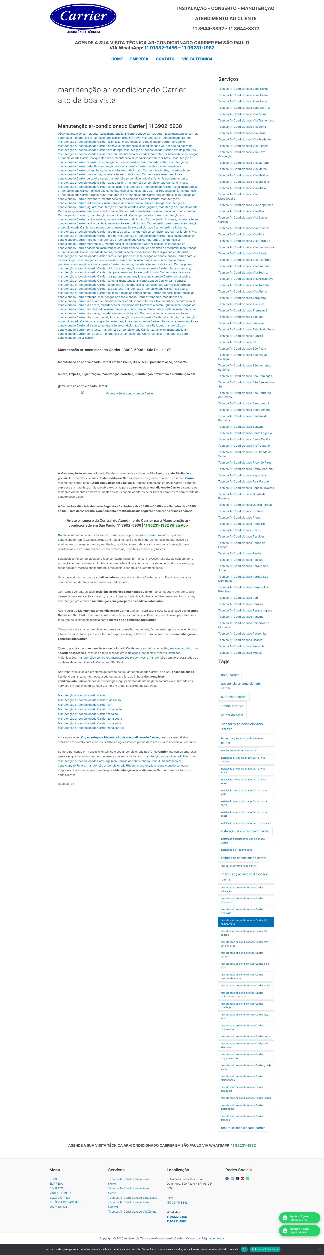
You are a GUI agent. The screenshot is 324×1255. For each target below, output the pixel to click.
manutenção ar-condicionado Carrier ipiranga (134, 203)
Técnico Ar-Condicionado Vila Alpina (242, 291)
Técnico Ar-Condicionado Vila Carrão (242, 253)
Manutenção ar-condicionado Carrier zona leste (89, 723)
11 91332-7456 (160, 48)
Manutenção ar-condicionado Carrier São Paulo (89, 700)
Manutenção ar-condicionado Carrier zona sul (88, 714)
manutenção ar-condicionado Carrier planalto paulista (154, 268)
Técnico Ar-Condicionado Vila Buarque (244, 266)
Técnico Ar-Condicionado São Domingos (245, 376)
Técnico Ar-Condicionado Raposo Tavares (246, 488)
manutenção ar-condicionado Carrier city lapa (157, 182)
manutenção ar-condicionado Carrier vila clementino (139, 301)
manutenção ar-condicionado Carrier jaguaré (127, 207)
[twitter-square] (232, 1178)
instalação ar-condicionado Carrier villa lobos (243, 781)
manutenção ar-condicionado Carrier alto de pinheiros (160, 150)
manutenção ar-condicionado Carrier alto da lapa (90, 150)
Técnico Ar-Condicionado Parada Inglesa (245, 610)
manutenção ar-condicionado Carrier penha (107, 260)
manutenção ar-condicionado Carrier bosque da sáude (242, 976)
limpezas (174, 653)
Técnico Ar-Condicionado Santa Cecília (244, 439)
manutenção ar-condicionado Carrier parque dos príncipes (97, 256)
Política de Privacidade (265, 1249)
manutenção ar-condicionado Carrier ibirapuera (242, 1088)
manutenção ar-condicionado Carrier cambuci (128, 166)
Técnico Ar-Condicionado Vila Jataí (241, 211)
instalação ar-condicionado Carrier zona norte (244, 803)
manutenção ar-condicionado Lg (158, 765)
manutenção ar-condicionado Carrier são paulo (156, 288)
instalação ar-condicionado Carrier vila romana (243, 759)
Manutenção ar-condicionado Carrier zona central (91, 728)
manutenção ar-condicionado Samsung (84, 761)
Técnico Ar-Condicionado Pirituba (240, 511)
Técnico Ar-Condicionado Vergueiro (242, 298)
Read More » (66, 784)
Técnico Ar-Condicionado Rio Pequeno (244, 445)
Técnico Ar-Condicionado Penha (239, 553)
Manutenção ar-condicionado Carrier (82, 695)
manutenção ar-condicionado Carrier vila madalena (141, 309)
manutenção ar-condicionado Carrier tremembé (129, 297)
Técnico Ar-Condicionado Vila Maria (242, 188)
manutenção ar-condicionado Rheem (111, 765)
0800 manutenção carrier (74, 133)
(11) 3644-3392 (177, 1202)
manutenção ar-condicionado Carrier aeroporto (153, 141)
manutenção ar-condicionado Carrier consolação (90, 186)
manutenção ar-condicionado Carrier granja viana (246, 1067)
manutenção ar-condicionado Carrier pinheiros (102, 264)
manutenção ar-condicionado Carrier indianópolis (242, 1107)
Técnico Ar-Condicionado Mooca (240, 652)
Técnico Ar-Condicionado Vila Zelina (242, 114)
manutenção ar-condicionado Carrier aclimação (89, 141)
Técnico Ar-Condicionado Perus (239, 530)
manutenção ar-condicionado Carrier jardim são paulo (93, 231)
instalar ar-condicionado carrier (239, 750)
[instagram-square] (238, 1178)
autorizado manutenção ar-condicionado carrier (89, 137)
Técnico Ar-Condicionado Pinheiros (242, 523)
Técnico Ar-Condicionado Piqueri (240, 517)
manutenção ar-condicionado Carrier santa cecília (157, 276)
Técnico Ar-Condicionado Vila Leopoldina (245, 205)
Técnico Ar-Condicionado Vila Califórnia (244, 260)
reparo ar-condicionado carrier (243, 1128)
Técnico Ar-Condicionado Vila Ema (241, 234)
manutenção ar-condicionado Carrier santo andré (90, 284)
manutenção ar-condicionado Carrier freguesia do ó (144, 190)
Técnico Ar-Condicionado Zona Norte (243, 88)
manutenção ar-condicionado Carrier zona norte (134, 329)
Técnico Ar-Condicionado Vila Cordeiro (244, 241)
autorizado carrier (234, 697)
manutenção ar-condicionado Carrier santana (88, 280)
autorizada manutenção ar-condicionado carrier (124, 133)
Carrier (190, 478)
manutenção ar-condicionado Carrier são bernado (158, 284)
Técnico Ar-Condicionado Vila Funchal (243, 228)
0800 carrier (230, 675)
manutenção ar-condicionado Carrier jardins (87, 235)
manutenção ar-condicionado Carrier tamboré (142, 293)
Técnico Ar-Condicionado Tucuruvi (241, 304)
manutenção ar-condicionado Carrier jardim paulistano (143, 223)
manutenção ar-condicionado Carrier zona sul (133, 333)
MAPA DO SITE (59, 1207)
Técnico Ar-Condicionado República (242, 475)
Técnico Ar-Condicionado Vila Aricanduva (245, 278)
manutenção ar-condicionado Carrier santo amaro (152, 280)
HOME (54, 1179)
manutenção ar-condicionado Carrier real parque (90, 276)
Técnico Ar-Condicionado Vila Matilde (243, 175)
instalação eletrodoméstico (236, 849)
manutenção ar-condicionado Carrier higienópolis (141, 195)
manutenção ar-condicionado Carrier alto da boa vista (157, 146)
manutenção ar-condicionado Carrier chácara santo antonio (148, 178)
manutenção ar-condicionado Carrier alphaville (89, 146)
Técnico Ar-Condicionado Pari (238, 597)
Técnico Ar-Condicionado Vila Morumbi (244, 162)
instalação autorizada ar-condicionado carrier (243, 840)
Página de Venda (213, 1238)
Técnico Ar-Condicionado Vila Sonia (242, 126)
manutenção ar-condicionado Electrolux (170, 756)
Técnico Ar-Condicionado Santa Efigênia (245, 433)
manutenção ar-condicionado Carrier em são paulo (244, 1045)
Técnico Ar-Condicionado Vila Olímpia (243, 146)
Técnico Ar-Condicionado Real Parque (243, 481)
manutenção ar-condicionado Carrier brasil (143, 158)
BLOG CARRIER (60, 1197)
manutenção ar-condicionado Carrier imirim (130, 199)
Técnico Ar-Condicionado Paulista (240, 560)
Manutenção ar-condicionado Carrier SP (84, 704)
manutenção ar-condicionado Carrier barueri (87, 154)
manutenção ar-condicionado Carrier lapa (145, 235)
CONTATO (56, 1188)
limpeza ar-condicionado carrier (243, 858)
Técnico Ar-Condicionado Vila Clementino (246, 247)
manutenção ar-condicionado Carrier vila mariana (133, 313)
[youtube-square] (243, 1178)
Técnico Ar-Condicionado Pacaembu (242, 633)
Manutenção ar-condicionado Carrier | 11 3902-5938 (120, 126)
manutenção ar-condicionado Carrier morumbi (128, 239)
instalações (132, 653)
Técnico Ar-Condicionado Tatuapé (240, 317)
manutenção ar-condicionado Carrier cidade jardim (91, 182)
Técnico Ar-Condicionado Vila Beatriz (243, 272)
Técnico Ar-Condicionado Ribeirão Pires (245, 462)
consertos (148, 653)
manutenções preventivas (128, 657)
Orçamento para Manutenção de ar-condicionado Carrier (120, 737)
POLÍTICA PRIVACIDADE (65, 1202)
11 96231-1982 (198, 48)
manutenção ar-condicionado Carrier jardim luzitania (141, 219)
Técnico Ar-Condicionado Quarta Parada (245, 505)
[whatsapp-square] (248, 1178)
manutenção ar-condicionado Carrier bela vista (149, 154)
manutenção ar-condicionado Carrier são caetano (90, 288)
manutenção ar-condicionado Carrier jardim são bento (150, 227)
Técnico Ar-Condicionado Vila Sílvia (242, 133)
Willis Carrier (148, 535)
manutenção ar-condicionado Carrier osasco (134, 244)
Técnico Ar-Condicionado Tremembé (242, 310)
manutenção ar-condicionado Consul (135, 761)
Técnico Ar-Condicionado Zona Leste (242, 101)
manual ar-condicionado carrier (239, 865)
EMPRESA (56, 1183)
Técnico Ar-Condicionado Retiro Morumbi (245, 469)
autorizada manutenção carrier (177, 133)
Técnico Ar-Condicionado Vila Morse (242, 169)
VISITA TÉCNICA (60, 1193)
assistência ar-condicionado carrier (241, 686)
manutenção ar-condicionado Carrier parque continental (151, 252)
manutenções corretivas (94, 657)
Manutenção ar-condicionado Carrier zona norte (90, 709)
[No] (319, 1249)
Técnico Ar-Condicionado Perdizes (241, 536)
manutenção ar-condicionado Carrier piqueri (164, 264)
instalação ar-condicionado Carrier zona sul (246, 823)
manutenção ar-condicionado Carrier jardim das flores (125, 215)
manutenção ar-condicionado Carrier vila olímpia (146, 317)
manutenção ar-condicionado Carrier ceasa (131, 174)
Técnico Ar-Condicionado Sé (237, 342)
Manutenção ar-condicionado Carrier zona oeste (90, 718)
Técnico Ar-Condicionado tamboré (241, 323)
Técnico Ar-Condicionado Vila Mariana (243, 181)
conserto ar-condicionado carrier (242, 726)
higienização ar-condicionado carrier (242, 740)
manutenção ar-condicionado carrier (166, 137)
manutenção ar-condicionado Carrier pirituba (88, 268)
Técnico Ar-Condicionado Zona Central (244, 107)
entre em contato (181, 648)
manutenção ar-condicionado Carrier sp (84, 293)
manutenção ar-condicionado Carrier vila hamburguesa (137, 305)
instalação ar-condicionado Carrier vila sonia (243, 770)
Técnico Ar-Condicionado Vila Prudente (244, 139)
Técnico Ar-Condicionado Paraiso (240, 604)
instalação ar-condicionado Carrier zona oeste (244, 814)
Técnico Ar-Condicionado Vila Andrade (244, 285)
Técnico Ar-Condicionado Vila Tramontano (246, 120)
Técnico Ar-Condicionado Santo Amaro (244, 410)
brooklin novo (131, 137)
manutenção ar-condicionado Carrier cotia (152, 186)
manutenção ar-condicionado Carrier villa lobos (131, 325)
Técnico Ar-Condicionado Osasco (240, 640)
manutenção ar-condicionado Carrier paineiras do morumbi (139, 248)
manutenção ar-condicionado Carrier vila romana (143, 321)
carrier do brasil (232, 715)
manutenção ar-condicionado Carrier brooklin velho (133, 162)
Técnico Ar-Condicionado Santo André (243, 403)
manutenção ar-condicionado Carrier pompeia (88, 272)
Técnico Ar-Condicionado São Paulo (242, 348)
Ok (244, 1249)
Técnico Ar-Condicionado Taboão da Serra (246, 329)
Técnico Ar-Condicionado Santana (240, 426)
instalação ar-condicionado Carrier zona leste (244, 792)
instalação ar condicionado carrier (245, 831)
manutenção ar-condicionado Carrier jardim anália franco (117, 211)
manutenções (158, 657)
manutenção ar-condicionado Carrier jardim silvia (163, 231)
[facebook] (227, 1178)
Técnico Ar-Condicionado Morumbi (241, 646)
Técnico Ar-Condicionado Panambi (241, 616)
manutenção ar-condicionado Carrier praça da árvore (155, 272)
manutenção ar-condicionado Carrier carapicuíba (136, 170)
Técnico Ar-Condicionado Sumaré (240, 336)
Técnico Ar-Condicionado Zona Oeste (243, 95)
